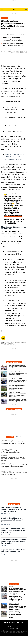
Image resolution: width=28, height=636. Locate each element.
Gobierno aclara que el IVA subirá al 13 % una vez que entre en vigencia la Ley (14, 156)
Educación (17, 342)
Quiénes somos (14, 628)
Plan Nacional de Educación (8, 344)
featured (23, 342)
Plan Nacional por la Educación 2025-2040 (12, 346)
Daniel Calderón (10, 342)
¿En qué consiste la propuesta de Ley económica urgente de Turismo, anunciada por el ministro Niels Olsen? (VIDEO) (14, 39)
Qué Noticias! (9, 338)
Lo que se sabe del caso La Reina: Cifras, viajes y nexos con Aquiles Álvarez (13, 551)
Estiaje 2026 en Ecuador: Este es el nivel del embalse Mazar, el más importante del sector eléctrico (13, 530)
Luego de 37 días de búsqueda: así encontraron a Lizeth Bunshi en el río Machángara (12, 520)
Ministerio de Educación (7, 343)
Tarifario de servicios (14, 626)
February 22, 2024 (10, 223)
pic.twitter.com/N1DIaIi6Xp (13, 216)
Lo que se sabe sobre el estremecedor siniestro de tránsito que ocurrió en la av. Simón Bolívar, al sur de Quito (13, 45)
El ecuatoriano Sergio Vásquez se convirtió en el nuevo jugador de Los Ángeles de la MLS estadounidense (13, 541)
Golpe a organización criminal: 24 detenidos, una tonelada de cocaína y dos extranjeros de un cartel (13, 509)
